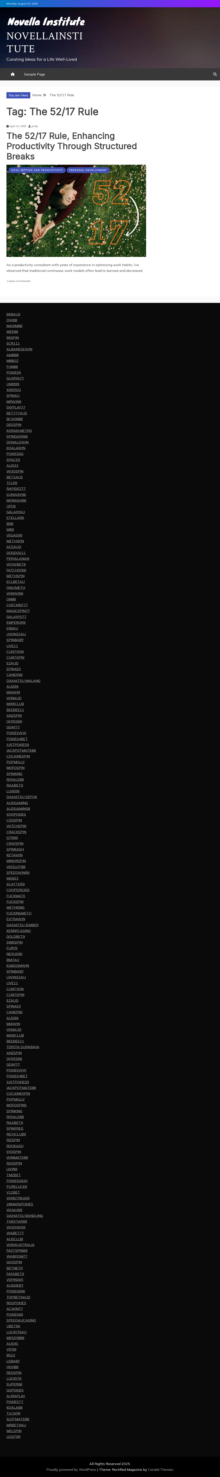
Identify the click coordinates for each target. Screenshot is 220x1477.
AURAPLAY (15, 1396)
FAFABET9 (15, 1274)
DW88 (11, 320)
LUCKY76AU (16, 1332)
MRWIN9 (13, 401)
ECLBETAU (15, 581)
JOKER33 (13, 390)
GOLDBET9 (15, 936)
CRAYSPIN (14, 843)
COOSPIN (14, 820)
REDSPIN (13, 1372)
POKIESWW (16, 733)
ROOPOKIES (16, 1303)
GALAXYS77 (16, 617)
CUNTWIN (15, 651)
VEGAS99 (14, 535)
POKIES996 (15, 1291)
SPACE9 (13, 460)
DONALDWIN (17, 442)
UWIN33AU (16, 634)
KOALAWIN (15, 448)
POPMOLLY (15, 762)
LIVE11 (12, 646)
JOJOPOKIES (16, 814)
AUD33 (12, 465)
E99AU (12, 628)
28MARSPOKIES (19, 1204)
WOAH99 (14, 1210)
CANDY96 (14, 675)
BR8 (9, 523)
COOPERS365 (17, 890)
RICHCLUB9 (16, 1134)
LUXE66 (13, 791)
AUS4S (12, 1343)
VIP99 (11, 1349)
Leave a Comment (18, 281)
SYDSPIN (13, 1152)
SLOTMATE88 (17, 1419)
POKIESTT (14, 1402)
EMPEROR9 (16, 622)
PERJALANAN (17, 558)
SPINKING (14, 774)
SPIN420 (13, 669)
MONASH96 (16, 500)
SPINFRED (14, 1128)
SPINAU (13, 395)
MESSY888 (15, 1338)
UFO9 (11, 506)
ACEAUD (13, 547)
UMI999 (12, 384)
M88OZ (12, 361)
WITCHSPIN (16, 826)
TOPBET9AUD (18, 1297)
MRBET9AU (16, 1425)
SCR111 (13, 343)
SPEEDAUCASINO (21, 1320)
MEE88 (12, 331)
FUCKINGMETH (18, 913)
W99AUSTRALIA (20, 1245)
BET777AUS (16, 413)
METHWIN (15, 541)
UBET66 (13, 1326)
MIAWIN (13, 692)
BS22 (10, 1355)
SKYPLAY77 (15, 407)
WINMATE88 (17, 1157)
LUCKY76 (13, 1378)
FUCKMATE (15, 896)
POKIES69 (14, 1314)
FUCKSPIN (14, 901)
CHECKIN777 (17, 605)
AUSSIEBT (15, 1285)
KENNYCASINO (18, 931)
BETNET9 (14, 1268)
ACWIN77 (14, 1309)
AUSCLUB (14, 1239)
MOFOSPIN (15, 768)
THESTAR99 (16, 1221)
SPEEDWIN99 (17, 872)
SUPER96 (14, 1384)
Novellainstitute (44, 42)
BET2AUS (14, 477)
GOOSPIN (14, 1262)
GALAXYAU (15, 512)
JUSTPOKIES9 (17, 744)
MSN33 (12, 878)
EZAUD (12, 663)
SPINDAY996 (17, 436)
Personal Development (88, 170)
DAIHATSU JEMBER (22, 925)
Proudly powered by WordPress (71, 1469)
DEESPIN (13, 424)
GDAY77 (13, 727)
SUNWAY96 (16, 494)
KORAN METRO (19, 430)
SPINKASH (15, 849)
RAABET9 (14, 785)
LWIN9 (11, 1169)
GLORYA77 (15, 378)
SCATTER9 (15, 884)
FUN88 (12, 366)
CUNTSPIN (15, 657)
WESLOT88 (15, 867)
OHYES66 (14, 721)
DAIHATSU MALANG (23, 681)
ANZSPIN (14, 715)
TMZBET (13, 1175)
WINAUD (13, 698)
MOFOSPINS (16, 1105)
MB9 (10, 529)
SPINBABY (15, 640)
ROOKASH (14, 1146)
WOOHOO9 (15, 1227)
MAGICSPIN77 (18, 611)
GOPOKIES (15, 1390)
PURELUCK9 (16, 1186)
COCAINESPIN (18, 756)
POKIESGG (14, 454)
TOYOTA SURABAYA (22, 1047)
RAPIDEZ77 (16, 488)
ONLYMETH (15, 587)
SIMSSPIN (14, 942)
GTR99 (12, 838)
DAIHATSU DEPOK (21, 797)
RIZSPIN (13, 1140)
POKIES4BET (17, 739)
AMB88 (12, 355)
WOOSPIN (14, 471)
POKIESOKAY (17, 1181)
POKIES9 (13, 372)
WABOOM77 (17, 1256)
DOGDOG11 (16, 553)
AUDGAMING (17, 803)
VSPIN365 (14, 1279)
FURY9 (11, 948)
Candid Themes (160, 1469)
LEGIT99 (13, 1436)
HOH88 (12, 1367)
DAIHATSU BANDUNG (24, 1215)
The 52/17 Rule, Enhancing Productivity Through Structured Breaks (71, 145)
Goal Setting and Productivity (37, 170)
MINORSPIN (16, 861)
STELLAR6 (15, 518)
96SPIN (12, 337)
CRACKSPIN (16, 832)
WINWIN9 (14, 593)
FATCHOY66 (16, 570)
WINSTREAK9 (18, 1198)
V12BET (13, 1192)
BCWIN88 (14, 419)
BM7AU (12, 960)
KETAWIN (14, 855)
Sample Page (34, 74)
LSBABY (13, 1361)
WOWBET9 (16, 564)
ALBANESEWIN (19, 349)
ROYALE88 (15, 779)
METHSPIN (15, 576)
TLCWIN (13, 1413)
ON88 (11, 599)
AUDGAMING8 (18, 808)
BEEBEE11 (15, 710)
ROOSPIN (14, 1163)
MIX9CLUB (15, 704)
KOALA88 (14, 1407)
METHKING (15, 907)
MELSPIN (13, 1431)
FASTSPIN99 (17, 1250)
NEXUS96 (14, 954)
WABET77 (15, 1233)
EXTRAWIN (15, 919)
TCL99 (11, 483)
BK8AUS (13, 314)
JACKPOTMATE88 (21, 750)
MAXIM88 (14, 326)
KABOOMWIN (17, 965)
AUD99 (12, 686)
